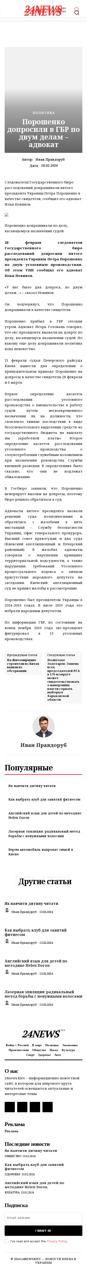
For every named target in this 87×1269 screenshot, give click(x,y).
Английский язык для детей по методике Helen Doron (36, 963)
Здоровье (12, 1174)
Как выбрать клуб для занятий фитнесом (44, 799)
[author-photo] (8, 911)
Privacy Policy (57, 1241)
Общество (13, 1156)
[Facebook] (10, 1107)
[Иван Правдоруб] (43, 726)
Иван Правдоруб (50, 160)
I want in (43, 1230)
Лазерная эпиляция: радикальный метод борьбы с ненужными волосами (44, 833)
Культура (12, 1192)
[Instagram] (22, 1107)
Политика (43, 112)
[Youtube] (47, 1107)
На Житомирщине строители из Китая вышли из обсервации (23, 665)
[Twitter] (35, 1107)
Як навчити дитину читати (32, 786)
